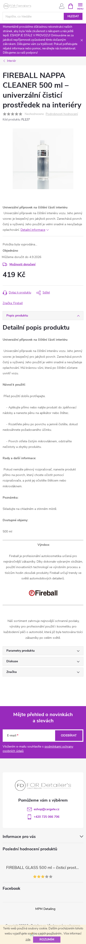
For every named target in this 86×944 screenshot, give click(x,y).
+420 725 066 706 (46, 817)
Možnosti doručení (22, 264)
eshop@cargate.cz (46, 809)
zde (28, 940)
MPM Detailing (45, 909)
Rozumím (46, 939)
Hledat (73, 16)
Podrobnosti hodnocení (62, 114)
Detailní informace (33, 230)
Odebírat (69, 735)
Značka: (13, 303)
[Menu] (80, 6)
